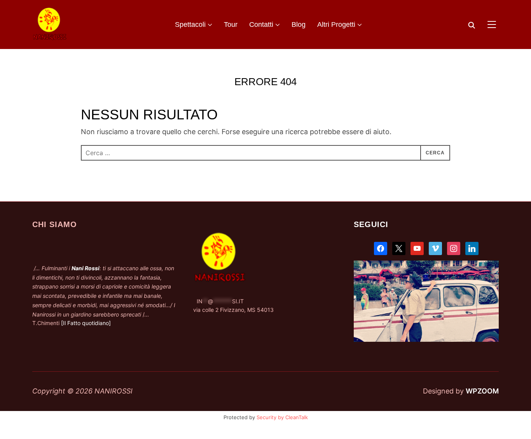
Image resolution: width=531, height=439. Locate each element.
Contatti (261, 24)
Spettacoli (190, 24)
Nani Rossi (86, 268)
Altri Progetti (336, 24)
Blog (299, 24)
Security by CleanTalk (282, 417)
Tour (231, 24)
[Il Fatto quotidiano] (86, 323)
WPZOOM (482, 391)
